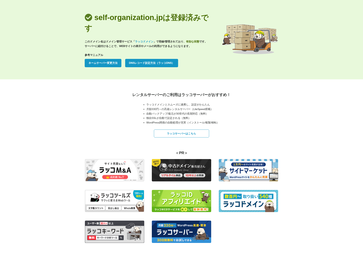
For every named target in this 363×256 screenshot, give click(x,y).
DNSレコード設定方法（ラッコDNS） (151, 62)
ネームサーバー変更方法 (103, 62)
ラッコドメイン (144, 41)
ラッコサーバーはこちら (181, 133)
